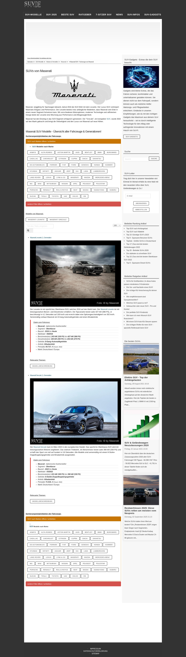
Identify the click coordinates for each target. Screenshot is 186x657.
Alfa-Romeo (46, 152)
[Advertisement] (92, 37)
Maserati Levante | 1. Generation (40, 238)
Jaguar (57, 171)
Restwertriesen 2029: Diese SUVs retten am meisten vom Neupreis (140, 510)
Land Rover (35, 177)
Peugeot (87, 184)
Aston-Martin (63, 152)
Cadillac (34, 159)
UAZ (65, 196)
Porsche (34, 190)
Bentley (88, 152)
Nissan (65, 184)
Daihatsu (97, 159)
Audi (78, 152)
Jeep (68, 171)
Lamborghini (99, 171)
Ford (73, 165)
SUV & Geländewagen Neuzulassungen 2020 (137, 444)
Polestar (100, 184)
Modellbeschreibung (42, 366)
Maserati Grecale (58, 220)
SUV (108, 119)
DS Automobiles (37, 165)
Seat (75, 190)
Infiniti (46, 171)
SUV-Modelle (39, 62)
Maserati (63, 62)
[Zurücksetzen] (31, 230)
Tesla (43, 196)
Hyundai (33, 171)
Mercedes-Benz (102, 177)
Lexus (48, 177)
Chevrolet (48, 159)
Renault (47, 190)
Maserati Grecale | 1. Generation (40, 375)
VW (84, 196)
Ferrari (53, 165)
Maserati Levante (36, 220)
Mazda (87, 177)
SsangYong (99, 190)
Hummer (109, 165)
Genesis (85, 165)
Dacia (85, 159)
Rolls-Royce (62, 190)
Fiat (64, 165)
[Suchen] (28, 230)
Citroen (62, 159)
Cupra (74, 159)
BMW (100, 152)
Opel (75, 184)
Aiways (33, 152)
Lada (86, 171)
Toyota (55, 196)
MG (31, 184)
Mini (39, 184)
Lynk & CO (61, 177)
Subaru (113, 190)
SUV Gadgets (132, 137)
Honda (97, 165)
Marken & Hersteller (52, 62)
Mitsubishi (51, 184)
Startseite (30, 62)
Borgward (112, 152)
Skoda (85, 190)
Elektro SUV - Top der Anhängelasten (136, 378)
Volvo (75, 196)
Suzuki (33, 196)
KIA (77, 171)
